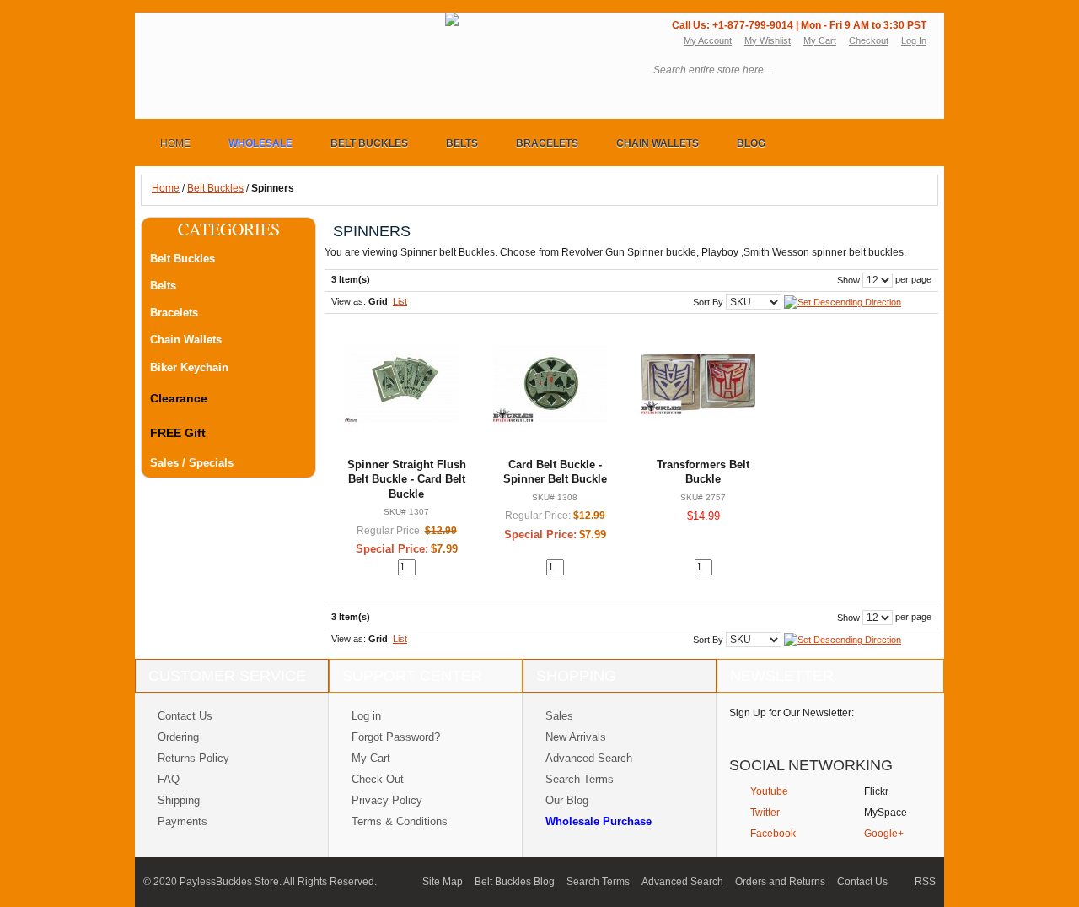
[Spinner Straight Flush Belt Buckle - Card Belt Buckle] (402, 383)
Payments (182, 821)
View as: (348, 301)
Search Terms (579, 779)
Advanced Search (588, 758)
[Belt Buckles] (297, 24)
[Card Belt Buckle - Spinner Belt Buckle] (550, 383)
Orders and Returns (780, 882)
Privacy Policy (387, 800)
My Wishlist (767, 40)
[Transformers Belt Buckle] (698, 383)
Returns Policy (193, 758)
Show (848, 280)
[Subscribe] (904, 733)
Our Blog (566, 800)
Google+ (884, 834)
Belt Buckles (215, 188)
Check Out (378, 779)
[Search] (913, 71)
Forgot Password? (396, 737)
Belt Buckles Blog (515, 882)
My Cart (819, 40)
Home (166, 188)
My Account (708, 40)
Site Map (442, 882)
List (400, 301)
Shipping (179, 800)
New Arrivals (575, 737)
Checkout (868, 40)
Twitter (765, 812)
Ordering (178, 737)
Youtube (769, 791)
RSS (925, 882)
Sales (559, 716)
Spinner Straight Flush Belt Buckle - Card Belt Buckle (406, 479)
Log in (366, 716)
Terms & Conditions (400, 821)
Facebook (773, 834)
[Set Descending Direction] (842, 301)
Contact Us (185, 716)
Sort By (708, 302)
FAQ (169, 779)
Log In (913, 40)
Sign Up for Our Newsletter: (791, 713)
